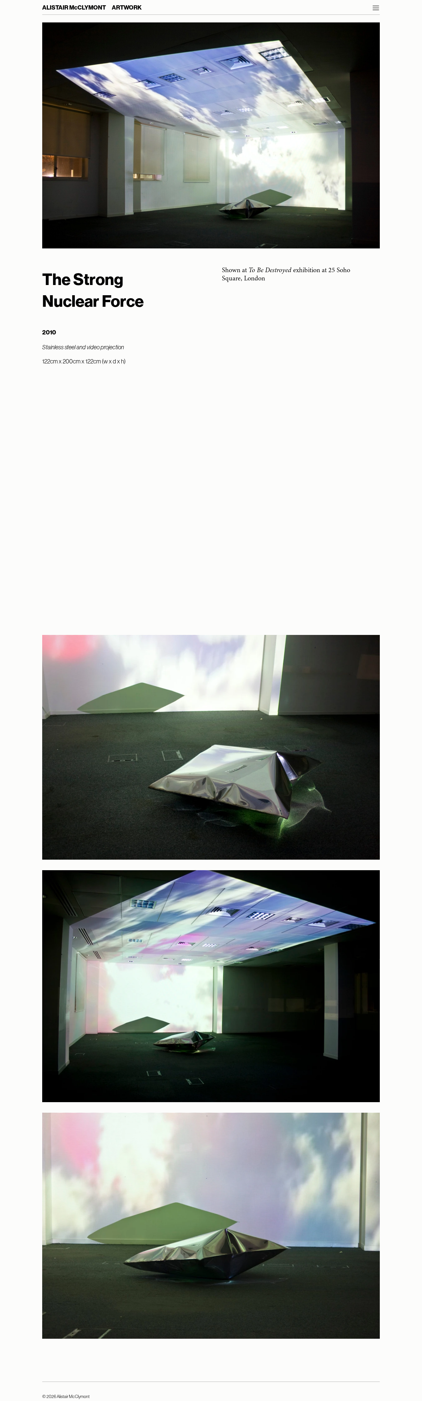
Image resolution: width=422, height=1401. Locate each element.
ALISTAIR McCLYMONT (74, 7)
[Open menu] (376, 7)
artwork (127, 7)
